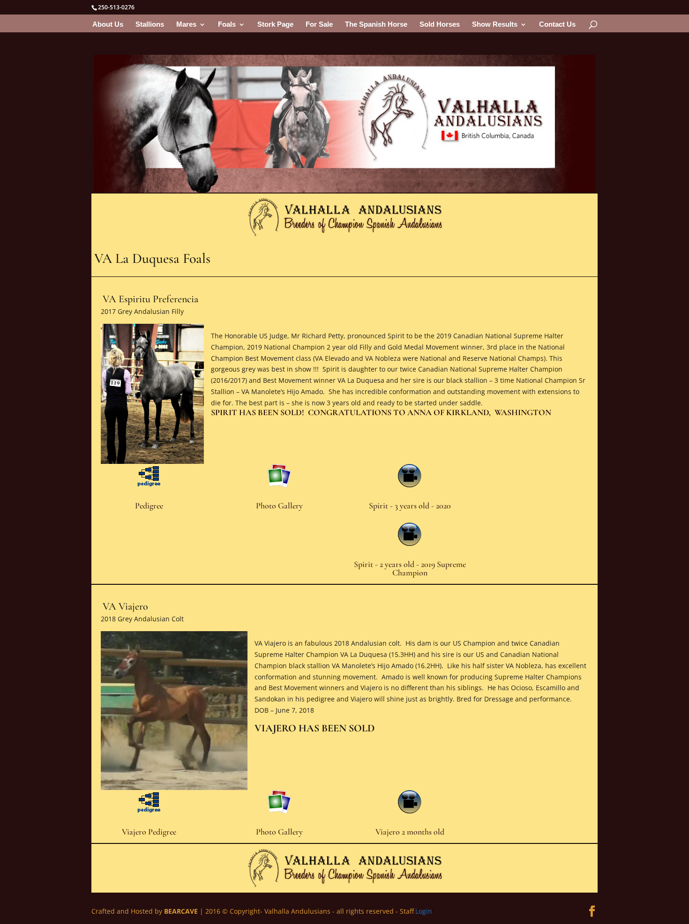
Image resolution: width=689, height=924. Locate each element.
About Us (107, 24)
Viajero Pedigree (149, 832)
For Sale (319, 24)
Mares (186, 24)
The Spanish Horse (376, 24)
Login (423, 911)
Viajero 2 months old (409, 832)
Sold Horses (439, 24)
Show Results (494, 24)
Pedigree (149, 505)
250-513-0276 (116, 7)
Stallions (149, 24)
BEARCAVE (181, 911)
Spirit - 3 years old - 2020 (410, 505)
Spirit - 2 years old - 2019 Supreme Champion (410, 568)
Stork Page (275, 24)
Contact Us (557, 24)
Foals (227, 24)
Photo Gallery (279, 505)
